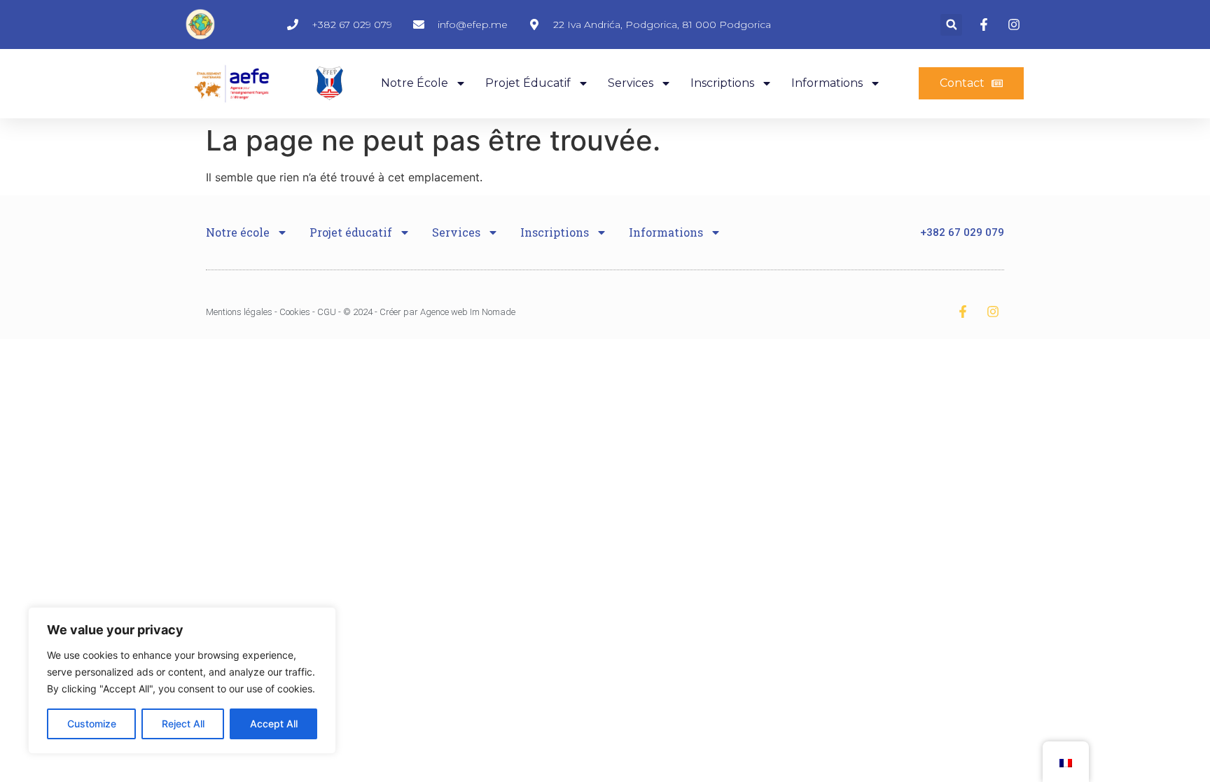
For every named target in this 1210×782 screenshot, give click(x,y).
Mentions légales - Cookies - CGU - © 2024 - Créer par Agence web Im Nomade (360, 312)
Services (630, 83)
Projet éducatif (528, 83)
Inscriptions (722, 83)
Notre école (414, 83)
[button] (951, 25)
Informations (827, 83)
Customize (91, 723)
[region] (182, 680)
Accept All (274, 723)
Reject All (183, 723)
